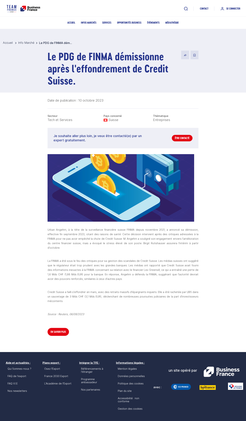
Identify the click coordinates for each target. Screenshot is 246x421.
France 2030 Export (56, 376)
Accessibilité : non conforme (128, 400)
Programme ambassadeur (89, 381)
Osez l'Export (52, 368)
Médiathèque (172, 22)
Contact (204, 8)
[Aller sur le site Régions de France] (233, 386)
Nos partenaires (90, 389)
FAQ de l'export (17, 376)
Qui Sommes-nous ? (19, 368)
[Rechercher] (186, 8)
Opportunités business (129, 22)
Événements (153, 22)
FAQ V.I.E (13, 383)
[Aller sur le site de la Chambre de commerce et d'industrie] (181, 387)
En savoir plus (58, 331)
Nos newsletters (17, 390)
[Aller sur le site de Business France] (221, 372)
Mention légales (127, 368)
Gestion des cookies (130, 408)
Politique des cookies (131, 383)
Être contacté (182, 138)
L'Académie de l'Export (57, 383)
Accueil (71, 22)
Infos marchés (88, 22)
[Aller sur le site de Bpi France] (208, 387)
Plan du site (125, 390)
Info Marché (26, 42)
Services (106, 22)
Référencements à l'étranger (92, 370)
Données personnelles (131, 376)
